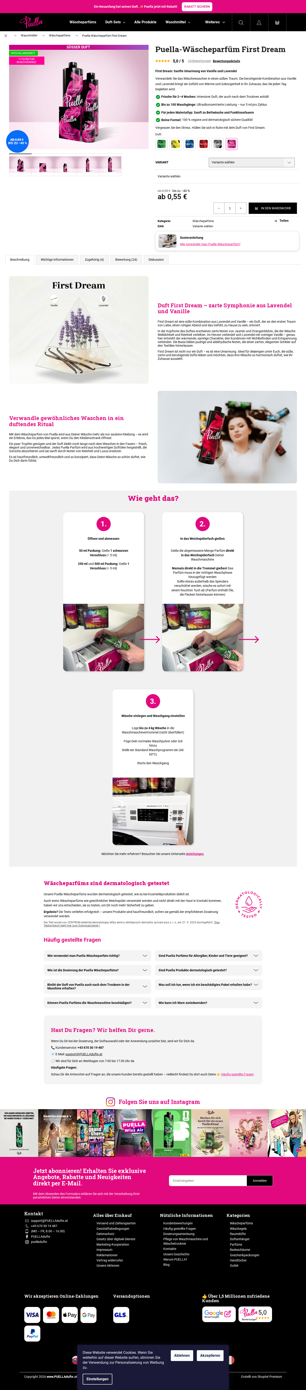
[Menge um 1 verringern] (219, 208)
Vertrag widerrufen (109, 1260)
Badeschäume (240, 1249)
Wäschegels (238, 1228)
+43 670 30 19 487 (44, 1226)
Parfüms (236, 1244)
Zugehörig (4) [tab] (94, 259)
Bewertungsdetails (226, 61)
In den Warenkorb (276, 208)
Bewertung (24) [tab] (126, 259)
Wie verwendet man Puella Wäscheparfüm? (210, 244)
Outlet (234, 1265)
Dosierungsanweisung (179, 1234)
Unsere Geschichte (176, 1254)
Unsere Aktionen (107, 1265)
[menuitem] (83, 22)
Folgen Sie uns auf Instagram (159, 1102)
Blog (166, 1264)
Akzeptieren (210, 1355)
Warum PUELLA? (175, 1259)
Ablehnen (182, 1355)
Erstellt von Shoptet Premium (261, 1376)
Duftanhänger (240, 1239)
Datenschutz (105, 1234)
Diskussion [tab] (156, 259)
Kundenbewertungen (178, 1223)
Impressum (104, 1249)
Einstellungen (97, 1379)
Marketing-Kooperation (112, 1244)
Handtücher (238, 1260)
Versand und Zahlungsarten (116, 1223)
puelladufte (39, 1242)
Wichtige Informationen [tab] (57, 259)
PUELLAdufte (40, 1236)
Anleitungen (195, 854)
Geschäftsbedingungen (112, 1228)
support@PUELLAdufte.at (83, 1054)
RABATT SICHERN (197, 6)
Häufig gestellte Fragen (237, 1074)
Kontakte (169, 1249)
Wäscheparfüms (203, 221)
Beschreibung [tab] (19, 259)
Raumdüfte (238, 1234)
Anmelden (260, 1180)
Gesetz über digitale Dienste (115, 1239)
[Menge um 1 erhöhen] (240, 208)
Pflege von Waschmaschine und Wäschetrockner (185, 1241)
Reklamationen (107, 1255)
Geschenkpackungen (244, 1255)
